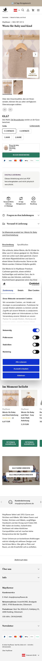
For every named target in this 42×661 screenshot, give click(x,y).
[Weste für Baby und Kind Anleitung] (10, 398)
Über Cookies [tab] (33, 290)
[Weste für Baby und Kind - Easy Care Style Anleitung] (29, 398)
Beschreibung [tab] (8, 244)
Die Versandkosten (17, 120)
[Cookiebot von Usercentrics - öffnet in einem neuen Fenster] (29, 283)
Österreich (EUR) (31, 655)
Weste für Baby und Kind (18, 17)
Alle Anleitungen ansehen (21, 475)
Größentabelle (35, 126)
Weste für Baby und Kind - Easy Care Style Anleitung (27, 416)
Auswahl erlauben (21, 369)
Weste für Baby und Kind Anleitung (10, 413)
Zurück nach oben (21, 560)
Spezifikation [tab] (22, 244)
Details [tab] (20, 290)
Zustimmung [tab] (8, 290)
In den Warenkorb (21, 155)
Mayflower (10, 645)
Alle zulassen (21, 362)
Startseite (5, 17)
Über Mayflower (7, 650)
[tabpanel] (21, 276)
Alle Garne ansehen (21, 468)
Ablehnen (21, 375)
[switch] (36, 337)
